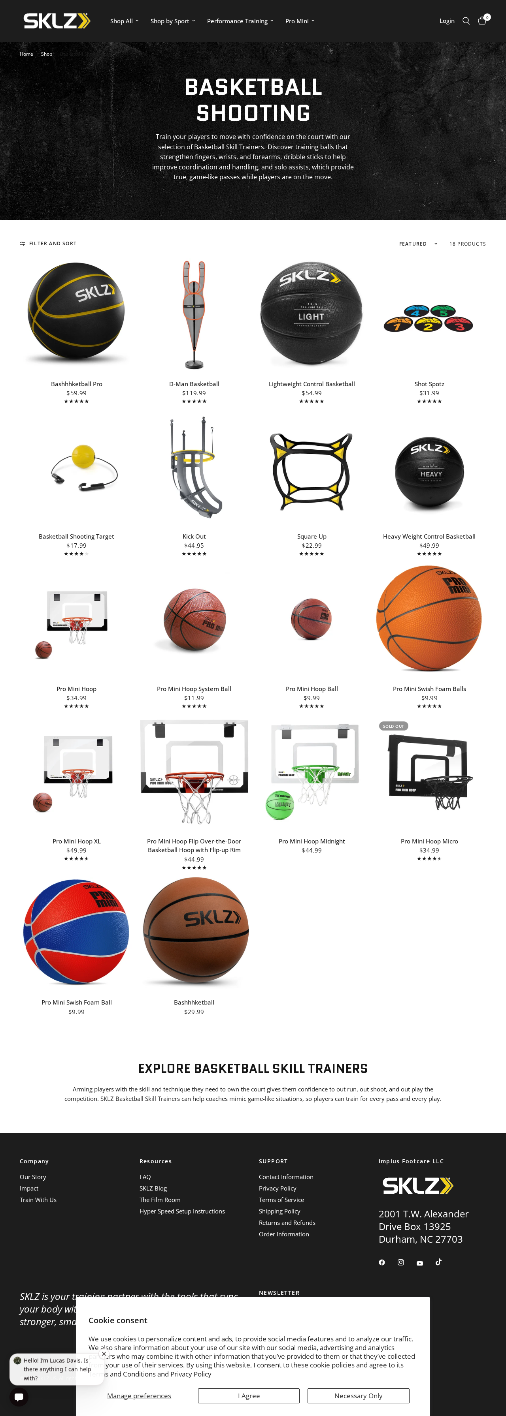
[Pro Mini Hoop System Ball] (194, 619)
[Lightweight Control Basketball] (312, 315)
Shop (46, 54)
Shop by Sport (170, 21)
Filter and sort (53, 243)
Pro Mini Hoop (76, 689)
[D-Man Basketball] (194, 315)
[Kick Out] (194, 467)
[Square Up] (312, 467)
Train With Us (38, 1200)
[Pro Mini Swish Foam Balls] (430, 619)
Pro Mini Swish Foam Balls (429, 689)
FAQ (145, 1177)
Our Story (33, 1177)
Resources (156, 1161)
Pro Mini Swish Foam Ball (77, 1002)
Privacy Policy (190, 1373)
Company (34, 1161)
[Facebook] (387, 1262)
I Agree (249, 1395)
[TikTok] (444, 1262)
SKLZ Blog (153, 1188)
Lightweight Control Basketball (312, 384)
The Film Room (160, 1200)
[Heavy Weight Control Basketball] (430, 467)
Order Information (284, 1234)
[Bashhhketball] (194, 933)
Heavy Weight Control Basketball (429, 536)
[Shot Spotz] (430, 315)
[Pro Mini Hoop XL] (77, 772)
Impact (29, 1188)
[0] (480, 21)
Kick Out (194, 536)
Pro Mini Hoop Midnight (312, 841)
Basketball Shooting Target (76, 536)
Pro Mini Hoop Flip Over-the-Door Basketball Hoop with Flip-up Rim (194, 845)
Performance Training (237, 21)
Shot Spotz (429, 384)
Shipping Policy (279, 1211)
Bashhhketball (194, 1002)
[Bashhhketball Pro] (77, 315)
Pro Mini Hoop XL (77, 841)
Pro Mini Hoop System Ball (194, 689)
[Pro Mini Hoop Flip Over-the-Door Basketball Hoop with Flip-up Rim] (194, 772)
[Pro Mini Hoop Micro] (430, 772)
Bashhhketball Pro (76, 384)
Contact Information (286, 1177)
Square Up (312, 536)
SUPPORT (273, 1161)
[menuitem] (124, 21)
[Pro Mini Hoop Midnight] (312, 772)
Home (26, 54)
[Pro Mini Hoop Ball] (312, 619)
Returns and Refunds (287, 1222)
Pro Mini (297, 21)
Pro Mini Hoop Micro (429, 841)
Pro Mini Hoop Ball (312, 689)
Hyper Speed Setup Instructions (182, 1211)
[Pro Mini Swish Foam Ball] (77, 933)
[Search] (466, 21)
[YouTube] (425, 1263)
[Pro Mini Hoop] (77, 619)
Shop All (121, 21)
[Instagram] (406, 1262)
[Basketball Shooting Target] (77, 467)
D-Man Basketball (194, 384)
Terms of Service (281, 1200)
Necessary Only (358, 1395)
